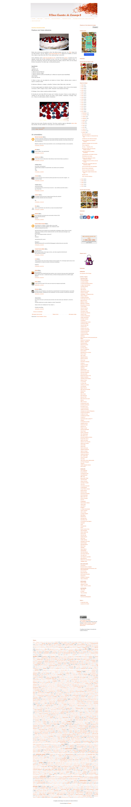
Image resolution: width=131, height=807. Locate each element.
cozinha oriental (68, 686)
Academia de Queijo (66, 643)
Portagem (81, 757)
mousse (78, 736)
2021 (82, 93)
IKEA (81, 714)
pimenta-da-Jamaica (81, 754)
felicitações (84, 703)
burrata (36, 665)
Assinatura (50, 654)
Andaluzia (96, 651)
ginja (90, 711)
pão (61, 745)
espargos (83, 696)
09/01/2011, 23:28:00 (39, 294)
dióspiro (48, 692)
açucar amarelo (69, 644)
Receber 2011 (85, 174)
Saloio (45, 773)
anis (40, 653)
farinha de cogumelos (71, 700)
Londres (45, 724)
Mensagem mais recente (37, 314)
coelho (94, 675)
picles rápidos (82, 752)
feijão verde (52, 703)
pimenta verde (61, 754)
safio (53, 772)
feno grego (90, 703)
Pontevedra (51, 757)
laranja (37, 720)
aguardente (61, 647)
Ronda (40, 770)
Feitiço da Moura (72, 703)
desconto (45, 691)
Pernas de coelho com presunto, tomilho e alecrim (89, 149)
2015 (82, 104)
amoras (79, 651)
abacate (43, 643)
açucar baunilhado (81, 644)
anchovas (91, 651)
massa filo (91, 728)
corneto (85, 679)
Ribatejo (60, 769)
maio (83, 125)
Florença (91, 707)
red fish (48, 768)
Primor (45, 761)
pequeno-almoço (83, 750)
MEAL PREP (40, 18)
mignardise (66, 732)
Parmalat (72, 747)
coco (89, 675)
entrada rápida (75, 695)
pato (61, 748)
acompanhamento (94, 643)
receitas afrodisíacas (76, 766)
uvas (48, 789)
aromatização (81, 653)
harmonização (68, 713)
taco (60, 783)
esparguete (90, 696)
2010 (82, 179)
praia (92, 758)
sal (56, 772)
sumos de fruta (40, 783)
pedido (93, 748)
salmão (85, 772)
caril (89, 668)
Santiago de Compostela (72, 774)
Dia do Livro (66, 691)
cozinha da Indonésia (71, 683)
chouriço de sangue (94, 674)
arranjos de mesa (94, 653)
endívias (57, 695)
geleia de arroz (57, 711)
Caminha (90, 667)
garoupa (96, 709)
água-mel (55, 647)
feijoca (58, 703)
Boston (41, 664)
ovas (59, 744)
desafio (39, 691)
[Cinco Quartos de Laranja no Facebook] (84, 218)
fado (54, 699)
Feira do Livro (64, 703)
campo (95, 667)
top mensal (56, 786)
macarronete (82, 724)
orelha (95, 742)
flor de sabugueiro (75, 707)
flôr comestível (54, 707)
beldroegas (70, 660)
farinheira (96, 701)
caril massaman (95, 668)
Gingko (86, 711)
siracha (70, 780)
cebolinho (93, 671)
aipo (66, 647)
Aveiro (69, 654)
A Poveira (96, 642)
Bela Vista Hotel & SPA (61, 660)
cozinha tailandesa (63, 687)
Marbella (66, 727)
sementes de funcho (83, 777)
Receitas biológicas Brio (87, 766)
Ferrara (44, 704)
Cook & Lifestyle (62, 679)
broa (74, 664)
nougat (83, 738)
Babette (37, 213)
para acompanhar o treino (82, 745)
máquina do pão (47, 727)
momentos (59, 734)
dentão (95, 690)
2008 (82, 182)
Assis (55, 654)
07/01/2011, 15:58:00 (39, 255)
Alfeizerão (57, 649)
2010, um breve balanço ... (87, 176)
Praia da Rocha (40, 759)
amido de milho (71, 651)
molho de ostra (80, 733)
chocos (74, 674)
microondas (60, 732)
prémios (56, 759)
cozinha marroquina (41, 686)
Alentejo (37, 649)
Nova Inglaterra (89, 738)
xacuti (75, 797)
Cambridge (78, 667)
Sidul (58, 780)
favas (36, 703)
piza (66, 755)
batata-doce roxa (49, 659)
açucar (60, 644)
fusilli (69, 709)
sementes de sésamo (73, 778)
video (93, 790)
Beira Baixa (53, 660)
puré (97, 761)
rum (88, 770)
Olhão (71, 742)
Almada (65, 650)
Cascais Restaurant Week (85, 670)
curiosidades (37, 690)
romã (94, 769)
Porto (91, 757)
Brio (70, 664)
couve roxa (42, 682)
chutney (42, 675)
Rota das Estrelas (57, 770)
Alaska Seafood (73, 647)
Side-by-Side (49, 780)
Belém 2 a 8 (76, 660)
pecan (83, 748)
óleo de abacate (53, 741)
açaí (78, 643)
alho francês (95, 649)
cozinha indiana (74, 684)
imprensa (77, 716)
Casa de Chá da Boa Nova (54, 670)
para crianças (38, 747)
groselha (86, 712)
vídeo (97, 790)
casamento (72, 670)
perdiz (51, 751)
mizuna (56, 733)
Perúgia (71, 751)
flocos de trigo (47, 707)
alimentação (44, 650)
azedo (90, 654)
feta (55, 704)
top (50, 786)
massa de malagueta (72, 728)
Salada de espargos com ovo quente (89, 143)
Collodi (71, 677)
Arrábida (87, 653)
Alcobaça (91, 647)
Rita (36, 206)
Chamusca (74, 673)
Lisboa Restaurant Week (54, 723)
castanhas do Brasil (36, 671)
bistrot (34, 663)
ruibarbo (84, 770)
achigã (87, 643)
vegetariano (56, 790)
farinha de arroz (93, 699)
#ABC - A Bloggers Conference (38, 642)
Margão (76, 727)
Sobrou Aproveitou (42, 782)
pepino (74, 750)
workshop (55, 797)
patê (53, 748)
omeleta (84, 742)
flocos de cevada (90, 705)
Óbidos (83, 740)
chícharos (46, 674)
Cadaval (93, 665)
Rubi (36, 149)
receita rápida (53, 766)
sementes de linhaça (39, 778)
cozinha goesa (59, 684)
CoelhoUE (35, 677)
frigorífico (96, 708)
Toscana (87, 786)
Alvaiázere (89, 650)
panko (50, 745)
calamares (53, 667)
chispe (54, 674)
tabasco (55, 783)
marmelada (93, 727)
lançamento (77, 718)
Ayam (86, 654)
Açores (41, 644)
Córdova (80, 679)
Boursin (46, 664)
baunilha (71, 659)
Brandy (56, 664)
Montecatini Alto (87, 734)
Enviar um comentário (37, 311)
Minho (97, 732)
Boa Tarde (46, 663)
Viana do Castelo (87, 790)
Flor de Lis (68, 707)
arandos (75, 653)
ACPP (47, 644)
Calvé (66, 667)
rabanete (88, 764)
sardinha (80, 774)
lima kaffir (63, 721)
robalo (82, 769)
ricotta (65, 769)
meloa (76, 731)
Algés (76, 649)
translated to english (44, 788)
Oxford (77, 744)
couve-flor (48, 682)
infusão (82, 716)
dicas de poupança (41, 692)
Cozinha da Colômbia (61, 683)
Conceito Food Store (61, 678)
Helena (36, 281)
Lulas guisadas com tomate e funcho (89, 154)
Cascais (77, 670)
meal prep (82, 729)
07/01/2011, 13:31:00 (39, 202)
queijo (41, 762)
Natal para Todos (76, 737)
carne (37, 670)
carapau (77, 668)
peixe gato (63, 750)
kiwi (55, 718)
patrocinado (69, 748)
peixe (39, 750)
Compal (36, 678)
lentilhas (45, 721)
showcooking (38, 780)
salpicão (50, 773)
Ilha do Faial (58, 716)
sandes (50, 774)
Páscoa (85, 747)
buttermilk (45, 665)
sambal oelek (77, 773)
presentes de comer (86, 759)
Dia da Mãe (59, 691)
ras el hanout (48, 765)
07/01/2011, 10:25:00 (39, 153)
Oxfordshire (83, 744)
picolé (88, 752)
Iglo (67, 714)
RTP (75, 770)
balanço (90, 656)
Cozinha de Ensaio (79, 683)
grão (67, 712)
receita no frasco (36, 766)
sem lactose (59, 776)
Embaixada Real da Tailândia (42, 695)
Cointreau (66, 677)
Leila (36, 259)
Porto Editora (43, 758)
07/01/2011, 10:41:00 (39, 160)
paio (34, 745)
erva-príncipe (48, 696)
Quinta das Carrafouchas (59, 764)
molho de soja (95, 733)
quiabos (95, 762)
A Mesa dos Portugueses (88, 642)
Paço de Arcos (89, 744)
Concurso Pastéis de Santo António (78, 678)
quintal (83, 764)
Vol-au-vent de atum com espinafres (89, 166)
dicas (34, 692)
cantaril (62, 668)
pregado (47, 759)
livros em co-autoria (94, 723)
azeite (35, 656)
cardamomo (83, 668)
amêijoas (34, 651)
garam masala (90, 709)
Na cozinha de (53, 737)
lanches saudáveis (94, 718)
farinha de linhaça (87, 700)
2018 (82, 99)
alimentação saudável (52, 650)
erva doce (41, 696)
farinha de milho (52, 701)
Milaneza (71, 732)
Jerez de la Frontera (36, 718)
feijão (46, 703)
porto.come (58, 758)
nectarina (88, 737)
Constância (48, 679)
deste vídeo (74, 123)
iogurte (51, 717)
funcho (64, 709)
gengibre (72, 711)
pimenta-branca (70, 754)
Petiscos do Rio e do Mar (48, 752)
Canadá (34, 668)
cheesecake (85, 673)
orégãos (90, 742)
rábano (93, 764)
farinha (65, 699)
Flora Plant (86, 707)
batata (90, 657)
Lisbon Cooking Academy (67, 723)
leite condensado (80, 720)
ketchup (51, 718)
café (97, 665)
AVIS (79, 654)
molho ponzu (52, 734)
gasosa (35, 711)
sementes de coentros (53, 777)
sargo (86, 774)
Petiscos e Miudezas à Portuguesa (61, 752)
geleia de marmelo (65, 711)
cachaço (88, 665)
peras (39, 751)
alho (86, 649)
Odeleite (91, 740)
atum (59, 654)
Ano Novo (53, 653)
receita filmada (94, 765)
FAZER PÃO (47, 18)
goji (93, 711)
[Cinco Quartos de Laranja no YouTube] (96, 218)
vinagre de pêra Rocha (61, 793)
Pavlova (79, 748)
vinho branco (60, 794)
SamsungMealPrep (36, 774)
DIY (53, 692)
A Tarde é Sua (37, 643)
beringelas (93, 660)
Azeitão (95, 654)
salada (67, 772)
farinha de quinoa (61, 701)
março (83, 129)
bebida (79, 659)
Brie (60, 664)
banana (96, 656)
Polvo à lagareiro (85, 145)
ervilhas (55, 696)
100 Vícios (48, 642)
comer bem (90, 677)
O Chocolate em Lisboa (52, 740)
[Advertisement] (54, 332)
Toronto (65, 786)
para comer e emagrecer (93, 745)
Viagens (78, 790)
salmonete (35, 773)
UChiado (34, 789)
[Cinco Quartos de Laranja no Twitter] (92, 218)
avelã (73, 654)
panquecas (55, 745)
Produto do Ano (55, 761)
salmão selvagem (93, 772)
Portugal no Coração (74, 758)
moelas (65, 733)
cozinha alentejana (68, 682)
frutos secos (47, 709)
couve (68, 681)
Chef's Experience (92, 673)
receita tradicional (65, 766)
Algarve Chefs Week (69, 649)
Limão (68, 721)
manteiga (62, 725)
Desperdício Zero (52, 691)
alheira (80, 649)
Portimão (86, 757)
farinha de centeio (61, 700)
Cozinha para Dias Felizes (78, 686)
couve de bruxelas (83, 681)
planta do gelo (35, 757)
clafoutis (58, 675)
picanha (71, 752)
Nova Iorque (96, 738)
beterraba (40, 661)
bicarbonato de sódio (74, 661)
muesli (36, 737)
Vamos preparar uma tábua (42, 790)
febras (41, 703)
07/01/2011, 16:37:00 (39, 266)
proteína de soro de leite (84, 761)
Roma (90, 769)
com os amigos (83, 677)
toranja (61, 786)
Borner (97, 663)
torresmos (77, 786)
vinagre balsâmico (80, 792)
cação (63, 665)
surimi (46, 783)
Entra (62, 695)
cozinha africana (60, 682)
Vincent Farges (52, 794)
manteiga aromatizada (72, 725)
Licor (50, 721)
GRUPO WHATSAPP (36, 20)
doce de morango (90, 692)
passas (90, 747)
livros (86, 723)
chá (57, 673)
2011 (82, 111)
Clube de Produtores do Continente (76, 675)
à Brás (70, 642)
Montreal (45, 736)
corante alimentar (74, 679)
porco (65, 757)
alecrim (96, 647)
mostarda (63, 736)
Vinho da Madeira (70, 794)
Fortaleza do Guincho (60, 708)
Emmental (52, 695)
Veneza (62, 790)
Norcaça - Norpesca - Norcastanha (73, 738)
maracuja (61, 727)
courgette (54, 681)
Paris (67, 747)
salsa (55, 773)
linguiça (91, 721)
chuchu (36, 675)
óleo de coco (78, 741)
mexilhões (53, 732)
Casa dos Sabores (64, 670)
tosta (92, 786)
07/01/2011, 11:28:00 (39, 171)
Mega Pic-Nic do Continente (45, 731)
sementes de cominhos (63, 777)
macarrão (76, 724)
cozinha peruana (90, 686)
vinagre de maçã (50, 793)
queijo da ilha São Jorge (60, 762)
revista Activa (81, 768)
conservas (94, 678)
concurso (68, 678)
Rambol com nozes (40, 765)
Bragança (51, 664)
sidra (54, 780)
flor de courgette (61, 707)
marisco (86, 727)
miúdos (51, 733)
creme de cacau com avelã (38, 688)
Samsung (84, 773)
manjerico (56, 725)
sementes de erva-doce (74, 777)
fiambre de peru (94, 704)
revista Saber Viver (49, 769)
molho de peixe (87, 733)
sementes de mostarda (50, 778)
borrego (36, 664)
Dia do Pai (72, 691)
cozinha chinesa (52, 683)
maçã (70, 724)
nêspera (49, 738)
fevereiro (84, 130)
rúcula (78, 770)
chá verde (62, 673)
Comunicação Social (49, 678)
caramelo (71, 668)
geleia (52, 711)
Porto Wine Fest (51, 758)
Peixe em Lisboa (47, 750)
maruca (41, 728)
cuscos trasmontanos (51, 690)
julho (83, 122)
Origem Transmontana (37, 744)
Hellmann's (82, 713)
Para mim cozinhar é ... (87, 134)
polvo (45, 757)
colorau (75, 677)
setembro (84, 118)
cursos (44, 690)
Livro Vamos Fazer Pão (79, 723)
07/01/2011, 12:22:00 (39, 180)
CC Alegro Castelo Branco (70, 671)
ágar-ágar (82, 646)
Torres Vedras (71, 786)
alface (46, 649)
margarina (81, 727)
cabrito (58, 665)
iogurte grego (65, 717)
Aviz (82, 654)
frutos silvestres (54, 709)
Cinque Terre (52, 675)
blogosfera (39, 663)
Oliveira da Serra (77, 742)
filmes (43, 705)
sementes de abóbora (77, 776)
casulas (51, 671)
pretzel (40, 761)
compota (42, 678)
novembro (84, 114)
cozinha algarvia (77, 682)
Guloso (36, 713)
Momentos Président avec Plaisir (69, 734)
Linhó (40, 723)
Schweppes (91, 774)
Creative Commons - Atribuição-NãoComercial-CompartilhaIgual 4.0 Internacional (88, 624)
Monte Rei (81, 734)
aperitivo (59, 653)
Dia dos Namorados (80, 691)
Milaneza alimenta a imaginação (81, 732)
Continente (54, 679)
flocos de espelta (39, 707)
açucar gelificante (41, 646)
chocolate (59, 674)
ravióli (54, 765)
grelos (81, 712)
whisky (38, 797)
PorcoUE (76, 757)
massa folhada (42, 729)
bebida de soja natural (39, 660)
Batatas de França (58, 659)
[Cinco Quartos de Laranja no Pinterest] (88, 218)
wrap (71, 797)
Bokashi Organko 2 (52, 663)
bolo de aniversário (73, 663)
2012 (82, 109)
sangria (56, 774)
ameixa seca (38, 157)
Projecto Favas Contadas (74, 761)
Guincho (91, 712)
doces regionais (59, 693)
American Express (63, 651)
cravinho (79, 687)
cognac (48, 677)
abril (83, 127)
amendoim (55, 651)
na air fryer (46, 737)
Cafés (36, 667)
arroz (36, 654)
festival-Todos (50, 704)
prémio (51, 759)
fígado (34, 705)
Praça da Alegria (86, 758)
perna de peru (56, 751)
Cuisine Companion (90, 688)
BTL (93, 664)
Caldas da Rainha (59, 667)
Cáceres (83, 665)
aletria (42, 649)
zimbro (91, 797)
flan (75, 705)
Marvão (45, 728)
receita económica (85, 765)
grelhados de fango (74, 712)
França (84, 708)
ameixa (40, 651)
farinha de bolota (44, 700)
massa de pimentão (82, 728)
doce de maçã (82, 692)
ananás (84, 651)
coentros (41, 677)
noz (36, 740)
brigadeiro (65, 664)
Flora (81, 707)
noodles (63, 738)
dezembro (84, 113)
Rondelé (44, 770)
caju (47, 667)
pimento (35, 755)
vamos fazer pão (65, 789)
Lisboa (44, 723)
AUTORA (33, 18)
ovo (62, 744)
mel (54, 731)
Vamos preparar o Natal (92, 789)
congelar (88, 678)
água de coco (37, 647)
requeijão (65, 768)
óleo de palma (40, 742)
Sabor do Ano (94, 770)
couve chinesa (75, 681)
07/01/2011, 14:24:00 (39, 245)
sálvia (71, 773)
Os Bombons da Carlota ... (87, 156)
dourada (65, 693)
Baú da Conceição (39, 137)
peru (66, 751)
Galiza (85, 709)
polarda (41, 757)
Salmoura (40, 773)
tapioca (90, 783)
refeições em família (56, 768)
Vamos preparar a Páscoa (78, 789)
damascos (72, 690)
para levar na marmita (47, 747)
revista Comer (89, 768)
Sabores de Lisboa (36, 772)
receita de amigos (76, 765)
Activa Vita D (53, 644)
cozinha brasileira (44, 683)
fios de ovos (55, 705)
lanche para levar (85, 718)
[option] (89, 44)
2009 (82, 180)
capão (67, 668)
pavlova (66, 57)
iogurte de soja (58, 717)
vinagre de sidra (71, 793)
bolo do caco (81, 663)
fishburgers (65, 705)
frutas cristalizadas (38, 709)
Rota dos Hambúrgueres (67, 770)
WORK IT (49, 797)
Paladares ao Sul (39, 745)
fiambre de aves (86, 704)
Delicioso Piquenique (88, 690)
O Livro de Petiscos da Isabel (63, 740)
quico (39, 764)
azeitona (45, 656)
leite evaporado (38, 721)
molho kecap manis (45, 734)
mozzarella (84, 736)
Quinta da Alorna (51, 764)
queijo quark (76, 762)
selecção (43, 776)
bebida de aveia (95, 659)
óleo (47, 741)
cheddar (79, 673)
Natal (70, 52)
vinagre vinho (42, 794)
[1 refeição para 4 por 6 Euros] (89, 260)
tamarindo (74, 783)
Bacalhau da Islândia (63, 656)
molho (73, 733)
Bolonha (87, 663)
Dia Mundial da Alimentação (92, 691)
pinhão (42, 755)
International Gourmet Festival (38, 717)
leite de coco (95, 720)
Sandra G (37, 194)
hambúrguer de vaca (55, 713)
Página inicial (55, 314)
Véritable (72, 790)
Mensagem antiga (72, 314)
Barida (36, 270)
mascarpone (51, 728)
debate (81, 690)
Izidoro (95, 717)
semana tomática (67, 776)
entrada (67, 695)
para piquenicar (57, 747)
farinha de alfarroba (74, 699)
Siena (62, 780)
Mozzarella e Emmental (94, 736)
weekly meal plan (87, 795)
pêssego (90, 751)
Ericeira (36, 696)
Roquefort (50, 770)
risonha (36, 175)
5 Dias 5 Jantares (63, 642)
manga (41, 725)
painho (95, 744)
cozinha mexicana (60, 686)
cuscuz (58, 690)
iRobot (72, 717)
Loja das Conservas (38, 724)
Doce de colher (69, 692)
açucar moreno (59, 646)
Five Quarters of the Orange (85, 273)
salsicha (62, 773)
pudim (92, 761)
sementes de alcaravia (89, 776)
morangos (51, 736)
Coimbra (61, 677)
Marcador (71, 727)
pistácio (60, 755)
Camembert (84, 667)
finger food (48, 705)
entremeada (90, 695)
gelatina (46, 711)
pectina (88, 748)
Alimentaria (60, 650)
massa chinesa (64, 728)
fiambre (65, 704)
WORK (43, 797)
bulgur (97, 664)
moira (70, 733)
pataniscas (48, 748)
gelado (40, 711)
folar (46, 708)
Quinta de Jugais (69, 764)
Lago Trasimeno (71, 718)
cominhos (96, 677)
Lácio (65, 718)
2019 (82, 97)
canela (44, 668)
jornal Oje (43, 718)
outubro (84, 116)
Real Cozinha (59, 765)
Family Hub (59, 699)
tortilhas (82, 786)
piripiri (51, 755)
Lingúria (96, 721)
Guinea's (96, 712)
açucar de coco (91, 644)
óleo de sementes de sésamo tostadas (52, 742)
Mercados (46, 732)
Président (94, 759)
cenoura (35, 673)
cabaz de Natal (52, 665)
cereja (42, 673)
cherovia (35, 674)
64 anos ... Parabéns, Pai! (87, 146)
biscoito (94, 661)
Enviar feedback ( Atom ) (42, 316)
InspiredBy (94, 716)
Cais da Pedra (42, 667)
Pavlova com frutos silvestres (88, 170)
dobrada (58, 692)
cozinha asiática (93, 682)
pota (80, 758)
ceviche (53, 673)
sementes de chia (43, 777)
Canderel (39, 668)
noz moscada (43, 740)
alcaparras (85, 647)
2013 (82, 108)
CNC (85, 675)
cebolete (88, 671)
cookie (68, 679)
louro (55, 724)
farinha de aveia (36, 700)
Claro (67, 675)
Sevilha (96, 778)
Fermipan (38, 704)
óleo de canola (71, 741)
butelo (40, 665)
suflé (34, 783)
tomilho (44, 786)
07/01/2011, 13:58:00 (39, 209)
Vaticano (50, 790)
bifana (82, 661)
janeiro (83, 132)
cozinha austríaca (36, 683)
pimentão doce (91, 754)
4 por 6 (56, 642)
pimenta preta (41, 754)
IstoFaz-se (77, 717)
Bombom (37, 289)
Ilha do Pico (64, 716)
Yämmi (86, 797)
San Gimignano (44, 774)
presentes (77, 759)
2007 (82, 184)
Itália (83, 717)
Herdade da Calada (88, 713)
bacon (77, 656)
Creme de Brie (94, 687)
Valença (57, 789)
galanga (73, 709)
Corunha (39, 681)
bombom (92, 663)
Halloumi (40, 713)
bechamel (47, 660)
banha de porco (45, 657)
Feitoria (78, 703)
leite (71, 720)
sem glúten (53, 776)
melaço (59, 731)
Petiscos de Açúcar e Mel (37, 752)
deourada (35, 691)
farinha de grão (80, 700)
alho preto (38, 650)
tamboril (79, 783)
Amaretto (95, 650)
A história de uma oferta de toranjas (89, 138)
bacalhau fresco (71, 656)
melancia (65, 731)
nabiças (59, 737)
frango (89, 708)
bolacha (60, 663)
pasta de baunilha (41, 748)
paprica (72, 745)
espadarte (71, 696)
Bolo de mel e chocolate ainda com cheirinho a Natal (89, 164)
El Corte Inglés (86, 693)
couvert (54, 682)
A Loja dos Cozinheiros (78, 642)
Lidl (54, 721)
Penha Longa (68, 750)
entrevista (96, 695)
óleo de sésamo (63, 742)
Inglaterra (88, 716)
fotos (73, 708)
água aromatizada (95, 646)
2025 (82, 86)
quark (36, 762)
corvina (44, 681)
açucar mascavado (50, 646)
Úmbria (39, 789)
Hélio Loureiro (75, 713)
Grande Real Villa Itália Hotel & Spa (52, 712)
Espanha (77, 696)
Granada (43, 712)
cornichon (91, 679)
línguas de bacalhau (79, 721)
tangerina (84, 783)
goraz (97, 711)
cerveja (47, 673)
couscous (63, 681)
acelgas (82, 643)
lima (58, 721)
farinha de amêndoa (84, 699)
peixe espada (56, 750)
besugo (34, 661)
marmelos (35, 728)
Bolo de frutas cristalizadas (87, 168)
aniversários (46, 653)
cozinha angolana (85, 682)
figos (38, 705)
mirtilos (37, 129)
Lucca (61, 724)
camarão (71, 667)
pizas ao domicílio (72, 755)
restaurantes (72, 768)
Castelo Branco (45, 671)
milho (89, 732)
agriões (87, 646)
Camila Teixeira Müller (40, 249)
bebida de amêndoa (86, 659)
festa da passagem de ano (55, 53)
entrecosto (83, 695)
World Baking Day (65, 797)
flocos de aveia (81, 705)
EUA (34, 699)
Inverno (46, 717)
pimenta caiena (94, 752)
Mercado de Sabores (39, 732)
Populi (56, 757)
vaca (52, 789)
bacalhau (53, 656)
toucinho (96, 786)
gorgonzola (37, 712)
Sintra (66, 780)
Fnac (38, 708)
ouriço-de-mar (53, 744)
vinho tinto (96, 794)
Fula (60, 709)
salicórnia (79, 772)
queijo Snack (82, 762)
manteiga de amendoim (84, 725)
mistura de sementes (44, 733)
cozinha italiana (90, 684)
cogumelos (54, 677)
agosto (83, 120)
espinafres (35, 698)
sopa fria (76, 782)
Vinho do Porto (79, 794)
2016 (82, 102)
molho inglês (37, 734)
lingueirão (86, 721)
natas (82, 737)
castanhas (93, 670)
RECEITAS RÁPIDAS (56, 18)
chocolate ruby (68, 674)
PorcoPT (71, 757)
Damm (77, 690)
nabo (64, 737)
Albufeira (79, 647)
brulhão (89, 664)
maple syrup (39, 727)
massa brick (57, 728)
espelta (95, 696)
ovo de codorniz (72, 744)
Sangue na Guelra (63, 774)
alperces (77, 650)
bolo (65, 663)
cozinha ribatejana (45, 687)
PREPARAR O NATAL (66, 18)
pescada (76, 751)
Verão (67, 790)
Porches (60, 757)
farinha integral (89, 701)
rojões (86, 769)
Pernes (62, 751)
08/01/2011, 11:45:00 (39, 285)
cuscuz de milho (65, 690)
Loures (50, 724)
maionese (88, 724)
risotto (69, 769)
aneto (36, 653)
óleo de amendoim (62, 741)
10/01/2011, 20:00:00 (39, 309)
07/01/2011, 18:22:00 (39, 277)
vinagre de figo (42, 793)
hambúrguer (46, 713)
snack (75, 780)
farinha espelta (81, 701)
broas (78, 664)
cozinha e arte (88, 683)
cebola (79, 671)
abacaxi (50, 643)
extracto (44, 699)
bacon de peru (84, 656)
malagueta (35, 725)
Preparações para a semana (66, 759)
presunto (35, 761)
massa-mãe (58, 729)
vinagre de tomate (80, 793)
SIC (44, 780)
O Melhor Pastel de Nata (75, 740)
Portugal (64, 758)
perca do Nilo (45, 751)
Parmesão (79, 747)
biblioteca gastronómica (50, 661)
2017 (82, 100)
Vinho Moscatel (89, 794)
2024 (82, 88)
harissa (62, 713)
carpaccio (45, 670)
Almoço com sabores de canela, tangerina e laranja (88, 158)
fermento (96, 703)
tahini (63, 783)
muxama (40, 737)
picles (76, 752)
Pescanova (83, 751)
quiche (34, 764)
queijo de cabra (69, 762)
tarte (95, 783)
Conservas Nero (36, 679)
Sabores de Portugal (46, 772)
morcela (58, 736)
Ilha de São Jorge (41, 716)
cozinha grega (67, 684)
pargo (63, 747)
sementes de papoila (61, 778)
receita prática (44, 766)
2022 (82, 92)
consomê (43, 679)
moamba (60, 733)
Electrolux (93, 693)
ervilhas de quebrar (64, 696)
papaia (67, 745)
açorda (36, 644)
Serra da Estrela (90, 778)
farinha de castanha (52, 700)
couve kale (91, 681)
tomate (35, 786)
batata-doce (40, 659)
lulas (65, 724)
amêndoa (47, 651)
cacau (67, 665)
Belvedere (82, 660)
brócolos (84, 664)
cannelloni (52, 668)
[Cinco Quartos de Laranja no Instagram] (81, 218)
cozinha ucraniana (72, 687)
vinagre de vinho (89, 793)
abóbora (56, 643)
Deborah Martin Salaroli (40, 223)
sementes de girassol (93, 777)
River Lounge (76, 769)
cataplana (56, 671)
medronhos (37, 731)
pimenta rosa (53, 754)
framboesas (78, 708)
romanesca (35, 770)
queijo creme (50, 762)
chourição (80, 674)
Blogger (69, 803)
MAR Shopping (54, 727)
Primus (49, 761)
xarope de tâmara (80, 797)
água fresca (43, 647)
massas (64, 729)
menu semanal (83, 731)
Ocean (87, 740)
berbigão (87, 660)
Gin (82, 711)
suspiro (51, 783)
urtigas (44, 789)
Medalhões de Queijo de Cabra (92, 729)
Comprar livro (89, 54)
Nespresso (54, 738)
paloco (46, 745)
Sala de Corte (61, 772)
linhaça (36, 723)
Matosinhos (76, 729)
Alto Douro (83, 650)
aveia (64, 654)
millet (93, 732)
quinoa (43, 764)
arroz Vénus (44, 654)
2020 (82, 95)
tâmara (68, 783)
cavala (61, 671)
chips (51, 674)
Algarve (62, 649)
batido (65, 659)
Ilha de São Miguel (50, 716)
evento (38, 699)
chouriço (85, 674)
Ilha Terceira (71, 716)
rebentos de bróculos (68, 765)
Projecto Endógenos (64, 761)
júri (47, 718)
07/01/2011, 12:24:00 (39, 190)
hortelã (49, 714)
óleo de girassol (86, 741)
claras (63, 675)
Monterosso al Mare (38, 736)
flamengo (71, 705)
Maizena (95, 724)
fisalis (61, 705)
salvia (67, 773)
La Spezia (60, 718)
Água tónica (49, 647)
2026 (82, 85)
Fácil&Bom (50, 699)
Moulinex (72, 736)
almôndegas (71, 650)
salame (74, 772)
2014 (82, 106)
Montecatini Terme (95, 734)
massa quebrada (50, 729)
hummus (54, 714)
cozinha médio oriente (51, 686)
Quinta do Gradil (77, 764)
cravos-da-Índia (87, 687)
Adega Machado (75, 646)
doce (62, 692)
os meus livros (46, 744)
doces (52, 693)
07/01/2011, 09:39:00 (39, 145)
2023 (82, 90)
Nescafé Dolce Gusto (42, 738)
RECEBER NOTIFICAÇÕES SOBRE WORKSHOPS (83, 18)
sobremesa (41, 129)
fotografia (68, 708)
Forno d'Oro (52, 708)
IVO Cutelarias (89, 717)
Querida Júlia (89, 762)
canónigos (57, 668)
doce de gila (76, 692)
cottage (48, 681)
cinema (47, 675)
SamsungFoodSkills (92, 773)
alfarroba (51, 649)
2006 (82, 186)
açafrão (73, 643)
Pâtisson (57, 748)
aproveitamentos (67, 653)
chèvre (40, 674)
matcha (70, 729)
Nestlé (59, 738)
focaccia (42, 708)
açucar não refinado (67, 646)
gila (79, 711)
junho (83, 123)
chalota (67, 673)
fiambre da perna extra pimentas (75, 704)
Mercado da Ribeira (94, 731)
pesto (95, 751)
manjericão (48, 725)
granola (62, 712)
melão (70, 731)
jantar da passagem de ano (49, 57)
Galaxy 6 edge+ (79, 709)
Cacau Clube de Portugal (75, 665)
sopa (68, 782)
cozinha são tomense (54, 687)
